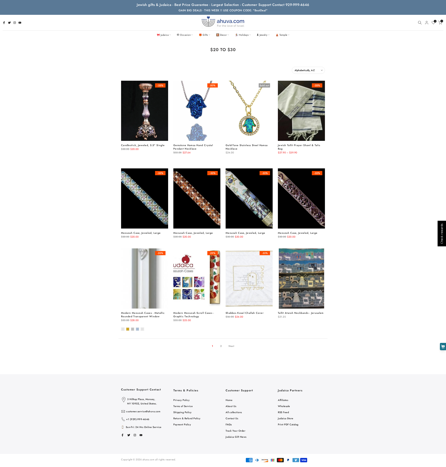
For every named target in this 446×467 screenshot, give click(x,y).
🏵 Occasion (184, 35)
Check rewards (442, 233)
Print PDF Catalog (288, 424)
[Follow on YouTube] (19, 23)
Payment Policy (182, 424)
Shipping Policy (182, 412)
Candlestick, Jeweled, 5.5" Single (143, 145)
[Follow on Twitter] (9, 23)
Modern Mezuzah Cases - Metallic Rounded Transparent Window (143, 314)
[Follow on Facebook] (4, 23)
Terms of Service (183, 406)
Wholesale (284, 406)
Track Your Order (235, 430)
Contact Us (232, 418)
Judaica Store (285, 418)
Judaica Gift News (236, 437)
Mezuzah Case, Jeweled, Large (141, 233)
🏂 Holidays (242, 35)
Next (231, 346)
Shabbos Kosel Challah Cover (245, 313)
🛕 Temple (281, 35)
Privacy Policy (181, 400)
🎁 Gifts (203, 35)
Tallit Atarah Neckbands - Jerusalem (301, 313)
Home (229, 400)
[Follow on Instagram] (14, 23)
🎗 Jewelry (262, 35)
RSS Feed (283, 412)
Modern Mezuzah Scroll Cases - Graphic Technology (193, 314)
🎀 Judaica (163, 35)
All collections (234, 412)
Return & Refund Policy (186, 418)
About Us (231, 406)
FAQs (229, 424)
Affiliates (283, 400)
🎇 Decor (221, 35)
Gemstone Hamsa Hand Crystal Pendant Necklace (193, 146)
